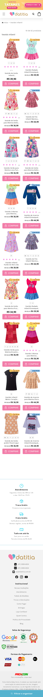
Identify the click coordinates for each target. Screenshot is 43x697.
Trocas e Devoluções (21, 600)
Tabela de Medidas (21, 596)
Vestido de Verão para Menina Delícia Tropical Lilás (31, 169)
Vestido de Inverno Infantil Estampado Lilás (31, 442)
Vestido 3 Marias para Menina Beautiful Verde (11, 213)
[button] (3, 14)
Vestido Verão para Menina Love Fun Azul (11, 169)
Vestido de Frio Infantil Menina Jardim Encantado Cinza (32, 260)
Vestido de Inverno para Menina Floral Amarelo (31, 398)
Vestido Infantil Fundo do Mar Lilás (11, 264)
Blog (21, 623)
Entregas (21, 608)
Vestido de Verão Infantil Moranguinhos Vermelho (11, 74)
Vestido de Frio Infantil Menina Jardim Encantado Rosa (32, 118)
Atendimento (21, 592)
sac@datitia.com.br (23, 572)
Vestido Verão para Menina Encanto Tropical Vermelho (11, 351)
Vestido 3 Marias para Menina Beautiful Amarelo (32, 355)
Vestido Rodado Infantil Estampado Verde (31, 71)
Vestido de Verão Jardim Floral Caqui (11, 442)
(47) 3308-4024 (23, 564)
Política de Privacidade (21, 620)
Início (6, 22)
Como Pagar (21, 604)
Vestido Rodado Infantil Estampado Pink (31, 307)
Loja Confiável (21, 612)
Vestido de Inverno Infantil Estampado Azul (31, 216)
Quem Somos (21, 616)
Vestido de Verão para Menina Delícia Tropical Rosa (11, 122)
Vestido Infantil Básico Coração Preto (11, 398)
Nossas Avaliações (21, 588)
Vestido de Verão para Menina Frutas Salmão (11, 307)
